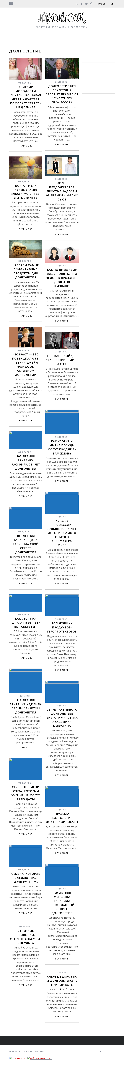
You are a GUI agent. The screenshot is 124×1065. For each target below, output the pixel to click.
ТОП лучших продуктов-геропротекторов (62, 627)
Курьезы (25, 696)
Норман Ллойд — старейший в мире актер (62, 360)
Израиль (25, 926)
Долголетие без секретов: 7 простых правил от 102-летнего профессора (61, 94)
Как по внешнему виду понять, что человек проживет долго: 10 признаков (62, 278)
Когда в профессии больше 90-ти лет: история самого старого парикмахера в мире (62, 533)
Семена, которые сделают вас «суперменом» (25, 878)
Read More (25, 146)
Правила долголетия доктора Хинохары (62, 818)
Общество (24, 83)
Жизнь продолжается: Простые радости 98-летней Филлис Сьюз (62, 191)
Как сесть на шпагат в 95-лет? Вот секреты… (25, 622)
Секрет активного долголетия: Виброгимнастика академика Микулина (62, 718)
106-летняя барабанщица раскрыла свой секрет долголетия (26, 544)
